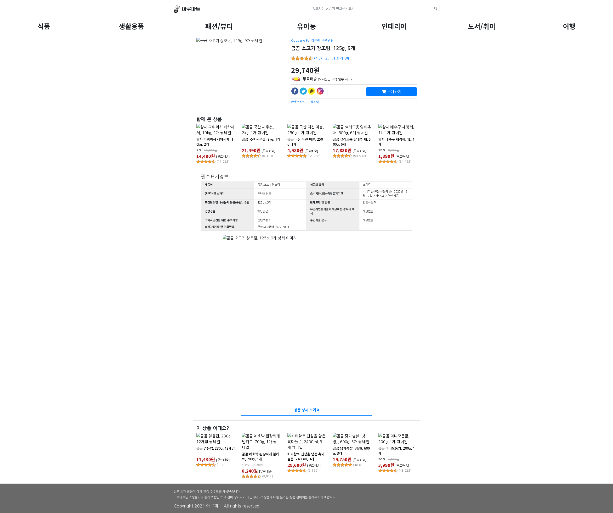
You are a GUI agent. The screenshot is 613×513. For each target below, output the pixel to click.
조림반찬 (328, 40)
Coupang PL (300, 40)
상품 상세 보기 (305, 410)
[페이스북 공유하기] (295, 91)
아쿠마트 (191, 9)
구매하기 (393, 92)
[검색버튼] (435, 8)
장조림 (315, 40)
